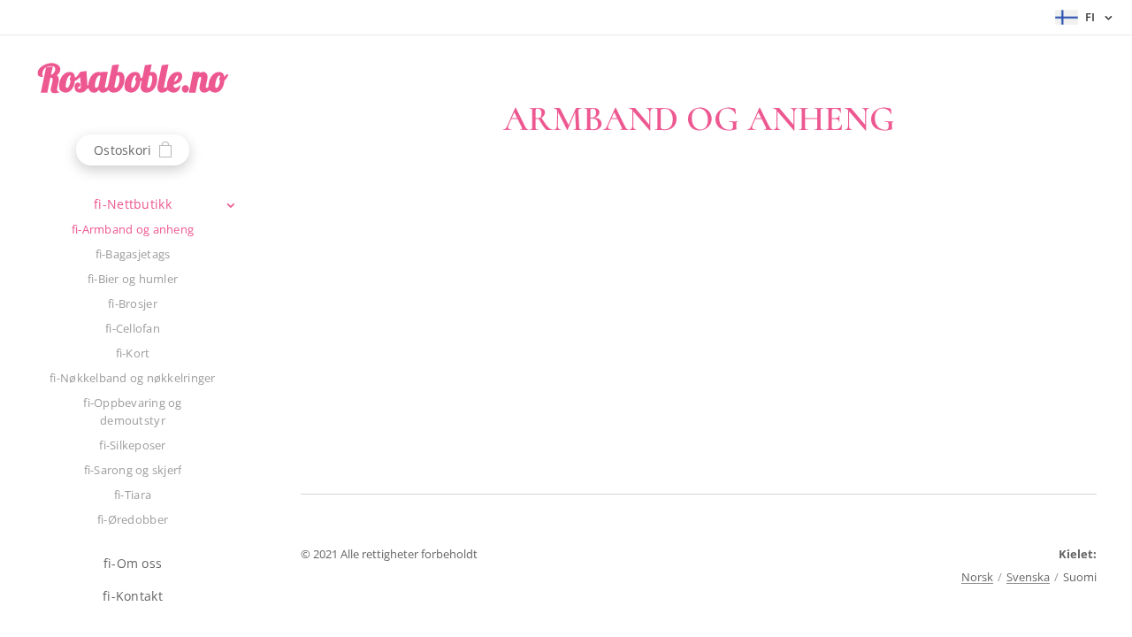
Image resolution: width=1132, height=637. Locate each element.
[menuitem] (132, 204)
